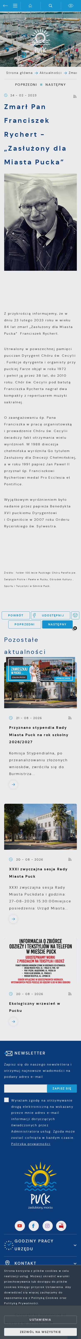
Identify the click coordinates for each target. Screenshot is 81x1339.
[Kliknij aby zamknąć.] (75, 628)
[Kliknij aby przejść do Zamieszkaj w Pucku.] (40, 669)
